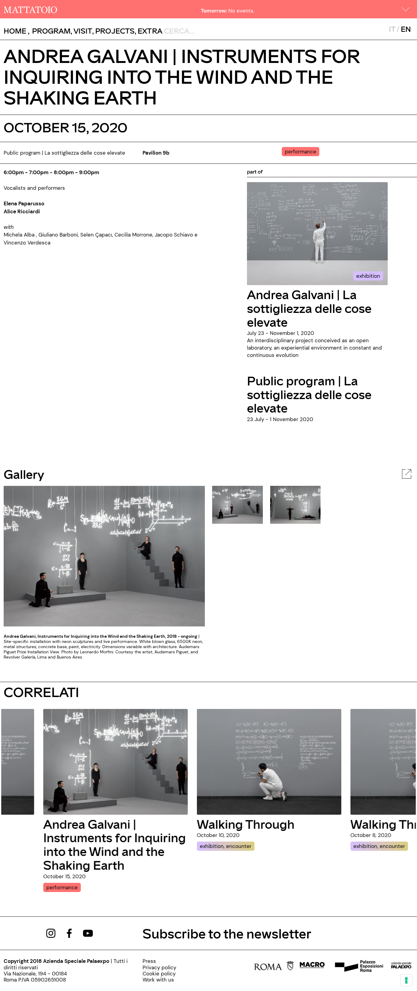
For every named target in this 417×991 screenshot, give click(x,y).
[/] (30, 9)
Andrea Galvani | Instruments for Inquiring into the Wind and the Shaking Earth (75, 844)
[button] (405, 9)
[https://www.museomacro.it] (312, 966)
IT (392, 28)
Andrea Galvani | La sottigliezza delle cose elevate (309, 308)
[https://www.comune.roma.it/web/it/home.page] (274, 966)
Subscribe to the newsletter (227, 933)
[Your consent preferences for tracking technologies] (406, 980)
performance (22, 887)
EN (406, 28)
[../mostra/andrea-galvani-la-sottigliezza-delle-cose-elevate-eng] (317, 233)
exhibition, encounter (186, 846)
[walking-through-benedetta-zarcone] (229, 761)
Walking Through (206, 823)
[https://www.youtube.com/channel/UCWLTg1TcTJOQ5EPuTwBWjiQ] (88, 932)
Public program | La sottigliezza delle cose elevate (309, 394)
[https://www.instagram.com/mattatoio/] (51, 932)
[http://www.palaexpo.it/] (401, 966)
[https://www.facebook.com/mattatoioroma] (69, 932)
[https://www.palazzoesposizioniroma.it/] (358, 966)
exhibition (368, 276)
